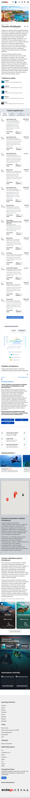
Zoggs (3, 763)
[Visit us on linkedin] (24, 790)
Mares (3, 754)
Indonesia (4, 712)
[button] (23, 495)
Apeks (3, 759)
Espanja (3, 710)
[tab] (4, 114)
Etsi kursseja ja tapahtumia (15, 317)
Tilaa (4, 777)
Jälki (2, 736)
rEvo (2, 761)
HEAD (2, 766)
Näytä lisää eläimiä (15, 631)
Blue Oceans (4, 728)
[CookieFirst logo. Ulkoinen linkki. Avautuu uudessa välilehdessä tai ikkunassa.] (1, 379)
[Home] (5, 2)
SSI (2, 750)
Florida (3, 714)
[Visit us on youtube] (27, 790)
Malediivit (3, 721)
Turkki (6, 24)
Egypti (3, 707)
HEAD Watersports (8, 747)
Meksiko (3, 719)
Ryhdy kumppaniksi (6, 743)
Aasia (2, 24)
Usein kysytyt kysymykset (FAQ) (10, 730)
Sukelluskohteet (7, 453)
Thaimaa (3, 705)
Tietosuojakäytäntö (6, 732)
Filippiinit (3, 716)
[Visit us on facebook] (18, 790)
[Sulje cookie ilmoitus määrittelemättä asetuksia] (27, 374)
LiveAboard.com (5, 752)
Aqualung (3, 757)
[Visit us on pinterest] (21, 790)
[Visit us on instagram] (15, 790)
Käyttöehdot (4, 734)
